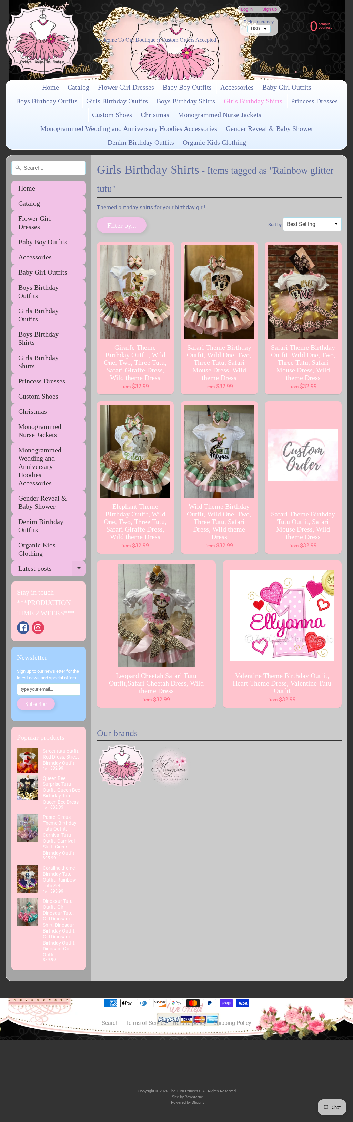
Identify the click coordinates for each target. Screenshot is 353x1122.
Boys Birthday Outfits (47, 101)
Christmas (155, 115)
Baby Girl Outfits (286, 87)
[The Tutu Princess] (42, 40)
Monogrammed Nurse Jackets (219, 115)
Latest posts (52, 570)
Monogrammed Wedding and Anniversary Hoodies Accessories (128, 128)
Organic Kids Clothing (214, 142)
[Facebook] (23, 627)
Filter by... (121, 225)
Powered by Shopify (187, 1102)
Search (110, 1023)
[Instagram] (38, 627)
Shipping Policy (232, 1023)
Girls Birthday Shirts (253, 101)
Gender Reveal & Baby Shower (269, 128)
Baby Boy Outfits (187, 87)
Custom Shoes (112, 115)
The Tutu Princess (184, 1091)
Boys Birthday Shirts (186, 101)
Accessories (237, 87)
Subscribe (36, 704)
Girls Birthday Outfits (117, 101)
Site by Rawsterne (187, 1097)
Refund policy (189, 1023)
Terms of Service (145, 1023)
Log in (247, 9)
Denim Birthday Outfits (141, 142)
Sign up (269, 9)
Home (50, 87)
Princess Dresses (314, 101)
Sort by (275, 224)
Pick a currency (259, 21)
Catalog (78, 87)
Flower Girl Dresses (126, 87)
